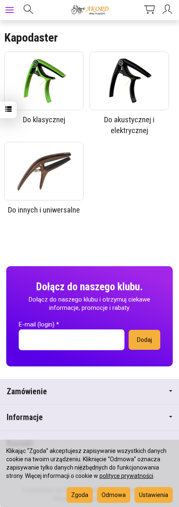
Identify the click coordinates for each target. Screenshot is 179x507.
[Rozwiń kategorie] (9, 10)
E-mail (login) (37, 324)
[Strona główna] (89, 10)
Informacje (25, 417)
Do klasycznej (44, 119)
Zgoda (79, 495)
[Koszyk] (149, 10)
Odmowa (114, 495)
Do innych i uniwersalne (44, 210)
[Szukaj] (28, 10)
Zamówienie (27, 391)
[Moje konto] (168, 10)
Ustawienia (153, 495)
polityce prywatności (126, 475)
